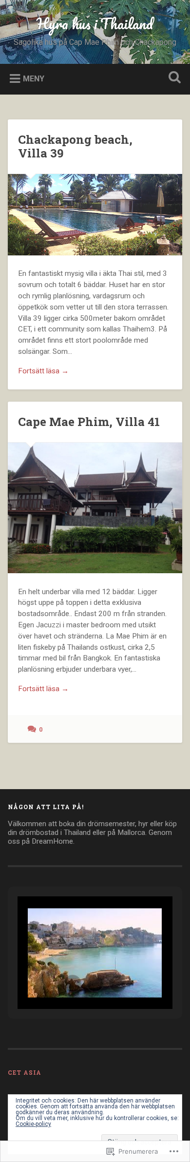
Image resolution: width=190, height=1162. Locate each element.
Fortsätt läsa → (43, 371)
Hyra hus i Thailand (95, 24)
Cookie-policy (33, 1124)
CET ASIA (24, 1072)
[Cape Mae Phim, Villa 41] (95, 508)
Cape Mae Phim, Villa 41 (89, 421)
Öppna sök (173, 78)
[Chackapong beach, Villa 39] (95, 214)
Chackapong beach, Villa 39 (75, 146)
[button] (72, 983)
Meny (33, 78)
